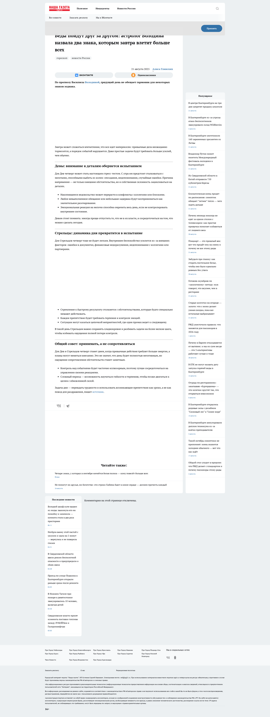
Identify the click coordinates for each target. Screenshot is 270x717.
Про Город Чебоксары (53, 650)
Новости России (126, 8)
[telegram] (69, 406)
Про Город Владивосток (78, 660)
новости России (81, 58)
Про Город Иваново (125, 650)
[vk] (59, 406)
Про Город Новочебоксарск (80, 650)
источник (98, 391)
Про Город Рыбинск (77, 654)
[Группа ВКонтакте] (84, 75)
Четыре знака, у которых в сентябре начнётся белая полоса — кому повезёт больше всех (101, 475)
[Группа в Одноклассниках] (144, 75)
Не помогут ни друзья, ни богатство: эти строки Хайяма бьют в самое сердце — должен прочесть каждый (111, 486)
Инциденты (102, 8)
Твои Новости (50, 660)
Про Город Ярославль (101, 650)
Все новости (55, 17)
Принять (212, 28)
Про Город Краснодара (102, 660)
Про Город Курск (51, 654)
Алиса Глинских (162, 69)
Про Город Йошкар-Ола (151, 650)
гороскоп (62, 58)
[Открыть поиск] (217, 8)
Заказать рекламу (78, 17)
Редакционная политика (125, 670)
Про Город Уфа (99, 654)
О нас (83, 670)
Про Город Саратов (125, 654)
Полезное (82, 8)
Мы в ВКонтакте (104, 17)
